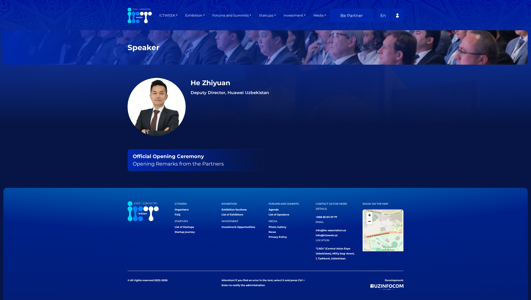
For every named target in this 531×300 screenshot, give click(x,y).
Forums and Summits (230, 15)
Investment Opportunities (238, 227)
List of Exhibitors (232, 214)
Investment (293, 15)
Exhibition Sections (234, 209)
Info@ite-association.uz (331, 230)
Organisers (182, 209)
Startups (266, 15)
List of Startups (184, 227)
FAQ (177, 214)
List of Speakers (279, 214)
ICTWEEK (167, 15)
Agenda (274, 209)
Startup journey (185, 231)
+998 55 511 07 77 (326, 217)
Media (318, 15)
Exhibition (193, 15)
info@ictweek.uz (327, 235)
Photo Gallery (277, 227)
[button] (369, 215)
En (383, 15)
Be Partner (351, 15)
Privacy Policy (278, 236)
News (272, 231)
